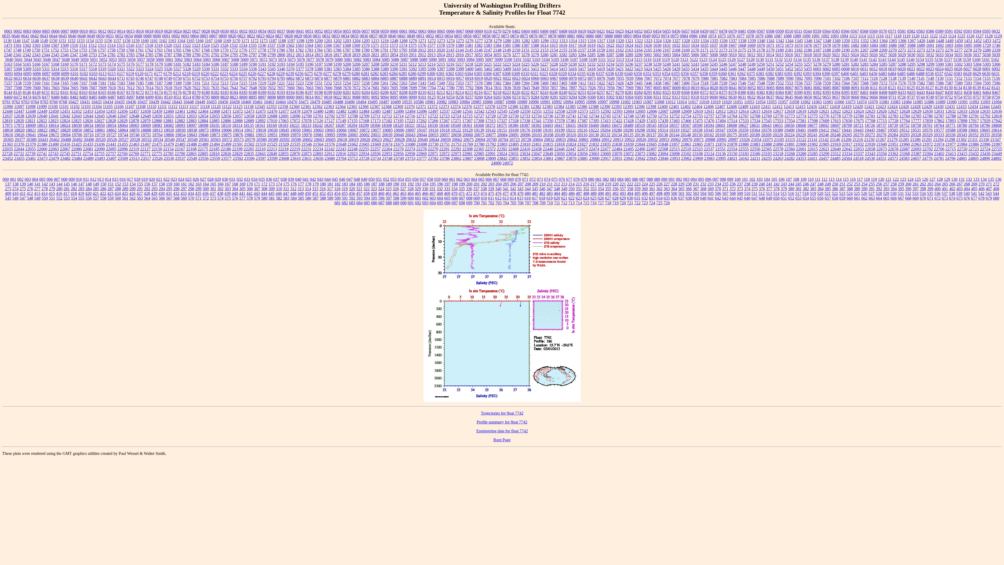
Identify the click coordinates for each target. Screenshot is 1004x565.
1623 (619, 45)
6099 (65, 73)
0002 (18, 31)
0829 (298, 36)
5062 (178, 59)
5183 (196, 64)
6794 (271, 78)
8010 (686, 88)
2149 (507, 50)
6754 (215, 78)
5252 (779, 64)
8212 (441, 92)
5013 (760, 55)
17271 (456, 120)
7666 (328, 88)
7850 (544, 88)
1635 (704, 45)
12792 (985, 116)
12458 (145, 111)
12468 (214, 111)
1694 (958, 45)
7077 (676, 78)
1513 (102, 45)
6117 (121, 73)
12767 (743, 116)
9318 (695, 97)
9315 (685, 97)
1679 (836, 45)
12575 (594, 111)
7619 (177, 88)
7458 (657, 83)
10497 (384, 102)
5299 (930, 64)
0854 (448, 36)
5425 (657, 69)
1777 (252, 50)
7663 (309, 88)
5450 (770, 69)
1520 (168, 45)
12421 (869, 106)
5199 (337, 64)
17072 (295, 120)
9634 (761, 97)
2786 (159, 55)
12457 (134, 111)
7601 (46, 88)
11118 (205, 106)
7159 (27, 83)
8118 (883, 88)
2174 (732, 50)
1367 (912, 40)
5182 (187, 64)
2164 (638, 50)
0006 (55, 31)
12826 (88, 120)
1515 (121, 45)
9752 (949, 97)
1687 (902, 45)
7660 (290, 88)
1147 (26, 40)
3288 (619, 55)
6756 (234, 78)
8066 (780, 88)
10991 (545, 102)
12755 (697, 116)
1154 (90, 40)
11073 (850, 102)
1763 (158, 50)
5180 (168, 64)
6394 (817, 73)
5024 (855, 55)
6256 (299, 73)
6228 (271, 73)
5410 (516, 69)
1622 (610, 45)
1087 (778, 36)
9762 (16, 102)
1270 (413, 40)
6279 (346, 73)
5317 (83, 69)
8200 (337, 92)
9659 (845, 97)
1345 (799, 40)
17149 (341, 120)
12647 (122, 116)
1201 (328, 40)
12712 (387, 116)
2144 (459, 50)
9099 (413, 97)
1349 (836, 40)
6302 (450, 73)
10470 (292, 102)
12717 (421, 116)
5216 (450, 64)
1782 (299, 50)
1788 (356, 50)
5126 (731, 59)
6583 (958, 73)
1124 (952, 36)
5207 (366, 64)
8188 (253, 92)
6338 (610, 73)
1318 (610, 40)
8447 (939, 92)
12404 (697, 106)
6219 (196, 73)
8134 (958, 88)
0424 (629, 31)
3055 (497, 55)
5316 (74, 69)
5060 (160, 59)
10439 (154, 102)
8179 (196, 92)
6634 (27, 78)
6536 (930, 73)
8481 (65, 97)
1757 (102, 50)
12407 (720, 106)
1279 (497, 40)
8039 (723, 88)
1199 (309, 40)
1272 (431, 40)
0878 (552, 36)
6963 (544, 78)
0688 (138, 36)
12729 (502, 116)
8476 (36, 97)
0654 (128, 36)
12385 (570, 106)
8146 (27, 92)
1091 (816, 36)
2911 (413, 55)
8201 (347, 92)
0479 (732, 31)
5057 (141, 59)
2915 (450, 55)
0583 (920, 31)
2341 (17, 55)
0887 (599, 36)
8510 (168, 97)
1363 (874, 40)
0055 (347, 31)
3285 (591, 55)
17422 (617, 120)
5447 (742, 69)
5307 (8, 69)
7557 (808, 83)
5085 (385, 59)
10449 (200, 102)
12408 (731, 106)
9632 (751, 97)
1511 (83, 45)
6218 (186, 73)
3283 (572, 55)
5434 (695, 69)
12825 (76, 120)
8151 (46, 92)
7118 (874, 78)
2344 (46, 55)
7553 (789, 83)
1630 (657, 45)
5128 (750, 59)
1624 (629, 45)
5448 (751, 69)
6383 (779, 73)
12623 (847, 111)
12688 (272, 116)
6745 (130, 78)
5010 (732, 55)
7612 (130, 88)
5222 (497, 64)
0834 (345, 36)
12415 (800, 106)
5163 (8, 64)
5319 (102, 69)
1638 (723, 45)
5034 (949, 55)
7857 (554, 88)
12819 (7, 120)
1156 (108, 40)
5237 (638, 64)
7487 (676, 83)
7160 (36, 83)
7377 (469, 83)
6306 (487, 73)
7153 (967, 78)
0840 (392, 36)
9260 (479, 97)
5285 (883, 64)
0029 (215, 31)
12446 (7, 111)
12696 (295, 116)
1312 (554, 40)
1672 (779, 45)
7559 (827, 83)
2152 (535, 50)
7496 (685, 83)
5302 (958, 64)
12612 (720, 111)
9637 (770, 97)
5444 (714, 69)
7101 (827, 78)
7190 (187, 83)
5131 (769, 59)
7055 (620, 78)
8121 (892, 88)
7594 (977, 83)
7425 (610, 83)
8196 (300, 92)
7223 (299, 83)
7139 (902, 78)
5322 (130, 69)
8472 (18, 97)
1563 (299, 45)
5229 (563, 64)
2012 (422, 50)
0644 (53, 36)
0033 (253, 31)
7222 (290, 83)
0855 (458, 36)
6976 (601, 78)
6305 (478, 73)
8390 (798, 92)
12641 (53, 116)
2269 (883, 50)
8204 (366, 92)
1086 (769, 36)
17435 (651, 120)
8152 (55, 92)
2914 (441, 55)
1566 (328, 45)
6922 (507, 78)
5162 (995, 59)
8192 (271, 92)
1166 (200, 40)
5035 (958, 55)
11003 (637, 102)
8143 (995, 88)
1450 (959, 40)
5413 (544, 69)
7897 (573, 88)
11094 (996, 102)
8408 (883, 92)
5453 (798, 69)
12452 (76, 111)
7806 (479, 88)
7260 (375, 83)
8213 (450, 92)
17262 (421, 120)
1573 (394, 45)
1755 (83, 50)
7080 (704, 78)
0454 (657, 31)
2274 (930, 50)
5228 (554, 64)
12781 (870, 116)
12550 (525, 111)
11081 (884, 102)
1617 (572, 45)
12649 (145, 116)
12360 (294, 106)
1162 (163, 40)
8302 (657, 92)
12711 (375, 116)
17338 (525, 120)
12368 (386, 106)
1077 (740, 36)
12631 (939, 111)
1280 (507, 40)
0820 (232, 36)
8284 (638, 92)
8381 (751, 92)
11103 (86, 106)
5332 (224, 69)
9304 (629, 97)
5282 (855, 64)
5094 (470, 59)
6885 (384, 78)
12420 (858, 106)
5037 (977, 55)
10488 (338, 102)
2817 (337, 55)
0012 (102, 31)
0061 (403, 31)
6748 (159, 78)
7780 (450, 88)
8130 (948, 88)
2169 (685, 50)
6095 (27, 73)
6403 (864, 73)
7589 (958, 83)
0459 (704, 31)
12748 (628, 116)
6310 (525, 73)
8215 (469, 92)
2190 (845, 50)
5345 (271, 69)
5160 (976, 59)
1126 (970, 36)
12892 (260, 120)
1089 (797, 36)
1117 (889, 36)
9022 (337, 97)
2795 (234, 55)
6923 (516, 78)
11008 (659, 102)
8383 (770, 92)
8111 (874, 88)
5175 (121, 64)
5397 (441, 69)
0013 (111, 31)
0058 (375, 31)
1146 (17, 40)
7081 (714, 78)
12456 (122, 111)
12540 (456, 111)
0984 (684, 36)
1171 (245, 40)
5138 (835, 59)
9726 (902, 97)
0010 (83, 31)
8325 (667, 92)
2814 (309, 55)
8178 (187, 92)
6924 (526, 78)
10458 (234, 102)
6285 (403, 73)
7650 (262, 88)
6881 (347, 78)
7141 (920, 78)
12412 (777, 106)
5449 (761, 69)
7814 (488, 88)
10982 (441, 102)
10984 (464, 102)
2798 (262, 55)
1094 (844, 36)
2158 (591, 50)
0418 (572, 31)
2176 (751, 50)
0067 (460, 31)
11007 (648, 102)
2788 (177, 55)
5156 (938, 59)
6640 (74, 78)
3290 (638, 55)
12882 (180, 120)
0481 (742, 31)
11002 (625, 102)
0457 (685, 31)
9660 (855, 97)
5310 (36, 69)
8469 (8, 97)
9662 (864, 97)
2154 (554, 50)
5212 (412, 64)
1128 (989, 36)
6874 (319, 78)
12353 (271, 106)
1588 (535, 45)
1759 (121, 50)
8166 (111, 92)
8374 (714, 92)
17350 (548, 120)
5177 (140, 64)
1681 (845, 45)
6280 (356, 73)
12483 (352, 111)
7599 (27, 88)
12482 (341, 111)
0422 (610, 31)
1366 (902, 40)
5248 (742, 64)
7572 (883, 83)
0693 (185, 36)
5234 (610, 64)
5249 (751, 64)
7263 (403, 83)
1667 (732, 45)
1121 (925, 36)
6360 (722, 73)
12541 (468, 111)
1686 (892, 45)
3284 (582, 55)
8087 (836, 88)
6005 (836, 69)
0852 (430, 36)
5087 (404, 59)
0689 (147, 36)
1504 (46, 45)
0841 (401, 36)
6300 (431, 73)
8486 (102, 97)
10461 (257, 102)
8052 (752, 88)
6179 (167, 73)
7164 (55, 83)
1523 (196, 45)
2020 (441, 50)
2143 (450, 50)
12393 (616, 106)
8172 (140, 92)
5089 (423, 59)
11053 (749, 102)
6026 (958, 69)
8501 (159, 97)
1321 (629, 40)
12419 (846, 106)
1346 (808, 40)
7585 (930, 83)
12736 (548, 116)
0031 (234, 31)
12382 (536, 106)
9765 (44, 102)
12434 (973, 106)
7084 (742, 78)
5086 (395, 59)
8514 (187, 97)
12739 (559, 116)
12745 (605, 116)
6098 (56, 73)
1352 (864, 40)
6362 (741, 73)
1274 (450, 40)
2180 (779, 50)
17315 (490, 120)
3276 (507, 55)
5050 (84, 59)
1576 (422, 45)
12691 (283, 116)
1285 (535, 40)
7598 (18, 88)
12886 (226, 120)
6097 (46, 73)
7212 (215, 83)
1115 (871, 36)
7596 (996, 83)
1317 (601, 40)
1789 (365, 50)
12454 (99, 111)
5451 (779, 69)
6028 (977, 69)
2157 (582, 50)
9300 (591, 97)
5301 (949, 64)
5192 (271, 64)
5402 (488, 69)
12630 (927, 111)
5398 (450, 69)
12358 (283, 106)
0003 (27, 31)
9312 (667, 97)
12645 (99, 116)
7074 (667, 78)
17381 (571, 120)
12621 (824, 111)
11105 (108, 106)
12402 (685, 106)
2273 (921, 50)
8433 (902, 92)
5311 (46, 69)
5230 (572, 64)
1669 (751, 45)
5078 (320, 59)
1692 (939, 45)
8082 (817, 88)
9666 (874, 97)
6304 (469, 73)
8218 (497, 92)
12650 (157, 116)
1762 (149, 50)
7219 (262, 83)
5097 (489, 59)
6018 (883, 69)
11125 (238, 106)
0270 (497, 31)
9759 (996, 97)
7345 (431, 83)
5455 (808, 69)
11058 (794, 102)
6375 (751, 73)
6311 (534, 73)
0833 (336, 36)
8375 (723, 92)
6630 (986, 73)
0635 (6, 36)
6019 (892, 69)
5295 (911, 64)
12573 (583, 111)
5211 (403, 64)
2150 (516, 50)
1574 (403, 45)
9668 (883, 97)
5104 (545, 59)
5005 (685, 55)
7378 (478, 83)
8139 (977, 88)
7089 (780, 78)
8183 (224, 92)
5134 (797, 59)
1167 (209, 40)
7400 (544, 83)
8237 (535, 92)
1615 (554, 45)
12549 (514, 111)
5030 (911, 55)
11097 (19, 106)
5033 (939, 55)
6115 (112, 73)
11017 (693, 102)
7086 (761, 78)
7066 (639, 78)
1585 (507, 45)
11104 (97, 106)
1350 (846, 40)
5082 (357, 59)
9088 (356, 97)
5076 (301, 59)
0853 (439, 36)
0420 (591, 31)
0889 (618, 36)
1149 (44, 40)
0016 (140, 31)
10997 (602, 102)
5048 (65, 59)
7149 (930, 78)
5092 (451, 59)
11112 (173, 106)
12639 (30, 116)
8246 (554, 92)
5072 (263, 59)
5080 (338, 59)
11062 (805, 102)
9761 (6, 102)
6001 (817, 69)
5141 (863, 59)
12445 (996, 106)
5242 (685, 64)
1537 (271, 45)
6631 (995, 73)
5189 (243, 64)
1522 (186, 45)
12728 (490, 116)
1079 (759, 36)
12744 (594, 116)
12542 (479, 111)
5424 (648, 69)
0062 (413, 31)
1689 (921, 45)
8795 (206, 97)
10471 (303, 102)
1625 (638, 45)
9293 (563, 97)
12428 (915, 106)
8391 (808, 92)
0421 (601, 31)
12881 (168, 120)
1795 (403, 50)
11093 (985, 102)
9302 (610, 97)
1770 (224, 50)
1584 (497, 45)
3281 (554, 55)
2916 (459, 55)
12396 (639, 106)
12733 (525, 116)
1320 (620, 40)
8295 (648, 92)
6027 (967, 69)
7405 (563, 83)
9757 (977, 97)
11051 (738, 102)
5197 (319, 64)
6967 (554, 78)
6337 (600, 73)
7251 (318, 83)
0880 (561, 36)
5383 (337, 69)
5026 (873, 55)
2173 (723, 50)
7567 (855, 83)
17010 (272, 120)
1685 (883, 45)
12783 (893, 116)
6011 (864, 69)
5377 (300, 69)
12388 (593, 106)
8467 (996, 92)
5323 (140, 69)
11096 (8, 106)
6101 (74, 73)
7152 (958, 78)
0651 (110, 36)
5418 (591, 69)
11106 (119, 106)
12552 (548, 111)
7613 (140, 88)
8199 (328, 92)
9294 (573, 97)
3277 (516, 55)
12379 (501, 106)
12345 (260, 106)
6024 (939, 69)
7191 (196, 83)
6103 (93, 73)
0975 (674, 36)
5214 (431, 64)
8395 (845, 92)
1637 (714, 45)
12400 (662, 106)
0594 (977, 31)
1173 (264, 40)
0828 (288, 36)
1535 (252, 45)
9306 (648, 97)
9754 (958, 97)
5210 (394, 64)
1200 (319, 40)
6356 (685, 73)
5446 (732, 69)
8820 (224, 97)
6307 (497, 73)
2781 (111, 55)
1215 (375, 40)
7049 (610, 78)
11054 (760, 102)
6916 (450, 78)
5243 (695, 64)
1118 (898, 36)
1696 (977, 45)
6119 (130, 73)
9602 (723, 97)
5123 (703, 59)
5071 (254, 59)
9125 (431, 97)
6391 (788, 73)
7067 (648, 78)
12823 (53, 120)
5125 (722, 59)
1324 (657, 40)
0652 (119, 36)
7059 (629, 78)
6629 (977, 73)
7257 (356, 83)
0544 (807, 31)
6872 (300, 78)
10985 (476, 102)
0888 (608, 36)
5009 (723, 55)
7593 (968, 83)
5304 (977, 64)
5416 (572, 69)
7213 (224, 83)
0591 (949, 31)
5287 (892, 64)
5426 (667, 69)
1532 (234, 45)
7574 (892, 83)
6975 (591, 78)
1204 (356, 40)
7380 (488, 83)
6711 (121, 78)
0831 (317, 36)
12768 (755, 116)
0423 (619, 31)
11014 (682, 102)
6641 (83, 78)
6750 (177, 78)
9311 (657, 97)
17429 (640, 120)
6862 (290, 78)
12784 (904, 116)
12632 (950, 111)
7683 (384, 88)
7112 (864, 78)
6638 (55, 78)
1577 (431, 45)
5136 (816, 59)
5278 (817, 64)
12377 (478, 106)
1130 (7, 40)
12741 (571, 116)
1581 (469, 45)
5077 (310, 59)
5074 (282, 59)
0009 (74, 31)
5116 (647, 59)
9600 (714, 97)
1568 (347, 45)
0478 (723, 31)
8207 (394, 92)
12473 (249, 111)
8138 (967, 88)
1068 (703, 36)
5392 (413, 69)
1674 (798, 45)
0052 (319, 31)
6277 (327, 73)
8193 (281, 92)
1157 (117, 40)
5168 (55, 64)
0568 (864, 31)
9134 (441, 97)
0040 (290, 31)
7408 (572, 83)
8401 (864, 92)
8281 (629, 92)
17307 (467, 120)
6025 (949, 69)
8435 (911, 92)
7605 (74, 88)
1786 (337, 50)
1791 (384, 50)
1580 (459, 45)
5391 (403, 69)
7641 (224, 88)
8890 (243, 97)
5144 (891, 59)
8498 (140, 97)
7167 (83, 83)
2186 (808, 50)
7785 (460, 88)
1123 (943, 36)
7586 (939, 83)
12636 (996, 111)
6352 (647, 73)
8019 (695, 88)
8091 (855, 88)
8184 (234, 92)
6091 (986, 69)
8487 (112, 97)
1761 (139, 50)
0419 (582, 31)
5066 (216, 59)
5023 (845, 55)
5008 (714, 55)
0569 (873, 31)
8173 (149, 92)
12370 (409, 106)
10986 (487, 102)
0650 (100, 36)
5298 (921, 64)
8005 (657, 88)
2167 (667, 50)
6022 (920, 69)
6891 (422, 78)
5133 (788, 59)
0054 (337, 31)
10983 (453, 102)
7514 (695, 83)
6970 (573, 78)
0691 (166, 36)
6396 (826, 73)
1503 (36, 45)
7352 (450, 83)
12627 (893, 111)
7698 (403, 88)
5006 (695, 55)
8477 (46, 97)
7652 (271, 88)
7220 (271, 83)
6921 (497, 78)
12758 (720, 116)
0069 (479, 31)
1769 (215, 50)
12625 (870, 111)
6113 (103, 73)
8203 (356, 92)
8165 (102, 92)
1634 (695, 45)
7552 (779, 83)
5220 (478, 64)
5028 (892, 55)
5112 (611, 59)
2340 (8, 55)
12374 (455, 106)
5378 (309, 69)
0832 (326, 36)
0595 (986, 31)
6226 (252, 73)
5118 (657, 59)
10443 (177, 102)
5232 (591, 64)
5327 (177, 69)
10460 (246, 102)
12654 (203, 116)
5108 (583, 59)
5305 (987, 64)
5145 (901, 59)
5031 (920, 55)
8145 (17, 92)
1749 (26, 50)
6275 (309, 73)
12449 (42, 111)
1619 (591, 45)
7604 (65, 88)
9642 (779, 97)
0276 (507, 31)
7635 (215, 88)
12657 (237, 116)
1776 (243, 50)
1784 (318, 50)
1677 (817, 45)
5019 (817, 55)
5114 (629, 59)
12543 (491, 111)
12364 (340, 106)
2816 (328, 55)
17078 (306, 120)
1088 (787, 36)
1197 (291, 40)
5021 (836, 55)
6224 (233, 73)
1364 (883, 40)
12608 (675, 111)
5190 (253, 64)
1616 (563, 45)
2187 (817, 50)
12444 (984, 106)
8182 (215, 92)
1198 (300, 40)
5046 (47, 59)
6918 (469, 78)
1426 (921, 40)
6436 (873, 73)
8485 (93, 97)
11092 (974, 102)
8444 (930, 92)
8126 (920, 88)
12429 (927, 106)
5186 (215, 64)
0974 (665, 36)
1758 (111, 50)
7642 (234, 88)
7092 (799, 78)
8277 (610, 92)
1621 (601, 45)
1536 (262, 45)
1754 (74, 50)
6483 (882, 73)
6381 (760, 73)
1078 (750, 36)
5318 (93, 69)
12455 (111, 111)
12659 (260, 116)
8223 (507, 92)
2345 (55, 55)
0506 (751, 31)
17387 (582, 120)
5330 (206, 69)
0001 (8, 31)
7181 (102, 83)
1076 (731, 36)
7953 (601, 88)
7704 (431, 88)
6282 (374, 73)
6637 (46, 78)
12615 (755, 111)
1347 (817, 40)
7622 (196, 88)
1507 (55, 45)
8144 (8, 92)
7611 (121, 88)
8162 (74, 92)
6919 (479, 78)
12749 (640, 116)
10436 (131, 102)
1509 (64, 45)
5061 (169, 59)
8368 (685, 92)
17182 (387, 120)
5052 (103, 59)
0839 (383, 36)
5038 (986, 55)
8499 (149, 97)
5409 (507, 69)
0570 (883, 31)
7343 (422, 83)
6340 (628, 73)
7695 (394, 88)
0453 (648, 31)
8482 (74, 97)
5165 (27, 64)
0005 (46, 31)
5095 (480, 59)
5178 (149, 64)
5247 (732, 64)
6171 (149, 73)
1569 (356, 45)
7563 (836, 83)
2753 (93, 55)
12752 (674, 116)
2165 (648, 50)
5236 (629, 64)
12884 (203, 120)
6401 (854, 73)
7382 (497, 83)
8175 (168, 92)
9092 (375, 97)
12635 (985, 111)
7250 (309, 83)
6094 (18, 73)
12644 (88, 116)
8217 (488, 92)
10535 (407, 102)
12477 (283, 111)
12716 (410, 116)
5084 (376, 59)
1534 (243, 45)
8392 (817, 92)
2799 (271, 55)
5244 (704, 64)
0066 (450, 31)
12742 (582, 116)
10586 (418, 102)
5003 (667, 55)
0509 (779, 31)
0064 (431, 31)
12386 (582, 106)
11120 (216, 106)
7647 (243, 88)
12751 (663, 116)
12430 (938, 106)
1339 (752, 40)
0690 (157, 36)
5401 (479, 69)
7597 (8, 88)
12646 (111, 116)
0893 (627, 36)
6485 (901, 73)
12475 (260, 111)
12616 (766, 111)
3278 (525, 55)
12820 (19, 120)
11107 (130, 106)
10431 (85, 102)
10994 (568, 102)
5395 (422, 69)
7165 (64, 83)
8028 (714, 88)
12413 (789, 106)
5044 (28, 59)
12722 (433, 116)
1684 (874, 45)
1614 (544, 45)
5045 (37, 59)
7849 (535, 88)
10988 (510, 102)
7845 (526, 88)
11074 (862, 102)
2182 (798, 50)
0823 (260, 36)
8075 (799, 88)
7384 (507, 83)
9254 (450, 97)
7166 (74, 83)
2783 (130, 55)
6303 (459, 73)
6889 (413, 78)
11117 (194, 106)
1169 (227, 40)
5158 (957, 59)
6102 (84, 73)
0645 (63, 36)
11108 (141, 106)
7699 (413, 88)
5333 (234, 69)
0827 (279, 36)
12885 (214, 120)
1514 (111, 45)
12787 (939, 116)
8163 (83, 92)
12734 (536, 116)
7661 (300, 88)
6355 (675, 73)
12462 (191, 111)
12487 (387, 111)
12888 (237, 120)
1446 (930, 40)
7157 (8, 83)
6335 (581, 73)
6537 (939, 73)
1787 (347, 50)
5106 (564, 59)
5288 (902, 64)
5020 (826, 55)
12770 (778, 116)
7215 (243, 83)
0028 (206, 31)
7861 (563, 88)
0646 (72, 36)
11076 (873, 102)
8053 (761, 88)
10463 (269, 102)
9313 (676, 97)
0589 (939, 31)
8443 (921, 92)
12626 (881, 111)
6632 (8, 78)
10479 (315, 102)
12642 (65, 116)
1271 (422, 40)
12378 (490, 106)
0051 (309, 31)
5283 (864, 64)
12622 (835, 111)
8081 (808, 88)
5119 (666, 59)
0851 (420, 36)
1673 (789, 45)
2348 (83, 55)
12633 (962, 111)
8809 (215, 97)
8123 (901, 88)
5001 (648, 55)
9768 (63, 102)
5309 (27, 69)
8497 (131, 97)
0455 (667, 31)
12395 (628, 106)
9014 (309, 97)
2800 (281, 55)
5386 (366, 69)
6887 (394, 78)
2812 (290, 55)
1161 (154, 40)
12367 (375, 106)
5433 (685, 69)
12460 (168, 111)
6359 (713, 73)
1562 (290, 45)
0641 (25, 36)
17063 (283, 120)
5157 (948, 59)
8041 (733, 88)
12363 (329, 106)
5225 (525, 64)
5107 (574, 59)
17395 (594, 120)
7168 (93, 83)
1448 (940, 40)
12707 (341, 116)
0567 (855, 31)
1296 (544, 40)
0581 (902, 31)
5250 (761, 64)
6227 (262, 73)
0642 (34, 36)
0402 (516, 31)
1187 (273, 40)
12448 (30, 111)
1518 (149, 45)
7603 (55, 88)
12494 (410, 111)
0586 (930, 31)
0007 (65, 31)
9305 (639, 97)
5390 (394, 69)
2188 (827, 50)
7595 (987, 83)
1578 (441, 45)
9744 (920, 97)
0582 (911, 31)
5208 (375, 64)
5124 (713, 59)
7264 (412, 83)
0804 (194, 36)
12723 (444, 116)
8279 (619, 92)
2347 (74, 55)
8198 (319, 92)
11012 (670, 102)
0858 (486, 36)
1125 (961, 36)
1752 (55, 50)
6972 (582, 78)
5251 (770, 64)
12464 (203, 111)
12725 (467, 116)
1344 (789, 40)
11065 (828, 102)
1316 (591, 40)
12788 (950, 116)
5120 (675, 59)
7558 (817, 83)
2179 (770, 50)
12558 (560, 111)
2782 (121, 55)
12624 (858, 111)
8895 (253, 97)
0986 (693, 36)
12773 (789, 116)
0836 (364, 36)
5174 (111, 64)
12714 (398, 116)
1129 (998, 36)
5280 (836, 64)
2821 (375, 55)
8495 (121, 97)
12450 (53, 111)
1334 (704, 40)
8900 (290, 97)
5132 (778, 59)
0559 (817, 31)
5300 (939, 64)
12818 (996, 116)
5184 (206, 64)
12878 (134, 120)
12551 (537, 111)
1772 (234, 50)
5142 (873, 59)
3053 (478, 55)
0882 (580, 36)
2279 (977, 50)
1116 (880, 36)
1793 (394, 50)
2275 (939, 50)
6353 (657, 73)
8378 (732, 92)
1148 (35, 40)
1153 (81, 40)
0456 (676, 31)
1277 (479, 40)
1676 (808, 45)
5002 (657, 55)
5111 (602, 59)
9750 (939, 97)
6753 (206, 78)
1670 (761, 45)
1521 (177, 45)
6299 (422, 73)
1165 (190, 40)
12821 (30, 120)
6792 (253, 78)
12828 (111, 120)
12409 (743, 106)
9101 (422, 97)
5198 (328, 64)
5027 (883, 55)
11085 (918, 102)
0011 (93, 31)
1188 (282, 40)
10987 (499, 102)
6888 (403, 78)
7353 (459, 83)
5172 (93, 64)
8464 (987, 92)
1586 (516, 45)
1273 (441, 40)
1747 (8, 50)
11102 (75, 106)
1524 (205, 45)
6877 (328, 78)
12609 (686, 111)
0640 (16, 36)
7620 (187, 88)
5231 (582, 64)
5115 (638, 59)
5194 (290, 64)
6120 (139, 73)
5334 (243, 69)
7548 (761, 83)
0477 (714, 31)
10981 (430, 102)
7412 (582, 83)
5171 (83, 64)
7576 (902, 83)
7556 (798, 83)
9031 (347, 97)
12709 (364, 116)
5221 (488, 64)
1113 (853, 36)
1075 (721, 36)
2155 (563, 50)
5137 (826, 59)
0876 (533, 36)
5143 (882, 59)
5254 (789, 64)
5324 (149, 69)
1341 (770, 40)
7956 (610, 88)
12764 (732, 116)
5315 (64, 69)
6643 (102, 78)
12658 (249, 116)
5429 (676, 69)
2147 (488, 50)
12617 (778, 111)
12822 (42, 120)
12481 (329, 111)
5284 (874, 64)
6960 (535, 78)
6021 (911, 69)
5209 (384, 64)
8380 (742, 92)
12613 (732, 111)
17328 (513, 120)
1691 (930, 45)
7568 (864, 83)
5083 (367, 59)
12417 (823, 106)
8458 (968, 92)
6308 (506, 73)
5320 (111, 69)
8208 (403, 92)
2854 (394, 55)
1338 (742, 40)
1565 (318, 45)
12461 (180, 111)
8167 (121, 92)
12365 (352, 106)
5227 (544, 64)
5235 (619, 64)
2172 (714, 50)
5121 (684, 59)
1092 (825, 36)
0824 (270, 36)
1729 (987, 45)
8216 (478, 92)
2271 (902, 50)
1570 (365, 45)
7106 (846, 78)
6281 (365, 73)
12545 (502, 111)
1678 (827, 45)
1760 (130, 50)
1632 (676, 45)
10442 (165, 102)
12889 (249, 120)
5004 (676, 55)
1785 (328, 50)
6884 (375, 78)
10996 (591, 102)
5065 (207, 59)
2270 (892, 50)
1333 (695, 40)
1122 (934, 36)
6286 (412, 73)
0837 (373, 36)
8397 (855, 92)
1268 (403, 40)
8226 (516, 92)
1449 (949, 40)
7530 (714, 83)
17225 (410, 120)
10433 (96, 102)
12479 (306, 111)
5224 (516, 64)
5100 (508, 59)
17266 (433, 120)
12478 (295, 111)
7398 (535, 83)
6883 (366, 78)
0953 (656, 36)
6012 (873, 69)
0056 (356, 31)
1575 (412, 45)
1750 (36, 50)
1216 (384, 40)
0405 (535, 31)
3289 (629, 55)
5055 (122, 59)
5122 (694, 59)
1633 (685, 45)
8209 (413, 92)
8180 (206, 92)
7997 (648, 88)
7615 (159, 88)
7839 (516, 88)
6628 (967, 73)
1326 (667, 40)
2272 (911, 50)
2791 (206, 55)
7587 (949, 83)
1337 (733, 40)
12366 (363, 106)
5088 (414, 59)
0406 (544, 31)
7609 (102, 88)
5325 (159, 69)
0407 (554, 31)
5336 (253, 69)
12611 (709, 111)
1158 (126, 40)
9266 (507, 97)
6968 (563, 78)
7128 (883, 78)
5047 (56, 59)
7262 (394, 83)
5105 (555, 59)
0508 (770, 31)
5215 (441, 64)
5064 (197, 59)
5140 (854, 59)
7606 (83, 88)
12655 (214, 116)
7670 (347, 88)
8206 (384, 92)
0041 (300, 31)
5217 (459, 64)
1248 (394, 40)
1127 (980, 36)
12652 (180, 116)
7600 (36, 88)
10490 (349, 102)
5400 (469, 69)
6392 (798, 73)
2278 (968, 50)
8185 (243, 92)
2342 (27, 55)
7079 (695, 78)
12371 (421, 106)
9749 (930, 97)
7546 (742, 83)
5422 (629, 69)
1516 (130, 45)
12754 (686, 116)
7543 (732, 83)
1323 (648, 40)
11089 (940, 102)
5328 (187, 69)
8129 (939, 88)
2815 (319, 55)
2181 (789, 50)
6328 (553, 73)
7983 (639, 88)
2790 (196, 55)
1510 (74, 45)
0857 (477, 36)
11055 (772, 102)
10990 (533, 102)
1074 (712, 36)
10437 (142, 102)
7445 (638, 83)
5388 (375, 69)
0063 (422, 31)
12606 (652, 111)
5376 (290, 69)
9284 (535, 97)
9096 (403, 97)
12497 (433, 111)
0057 (366, 31)
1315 (582, 40)
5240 (667, 64)
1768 (205, 50)
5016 (789, 55)
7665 (319, 88)
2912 (422, 55)
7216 (252, 83)
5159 (967, 59)
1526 (224, 45)
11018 (704, 102)
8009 (676, 88)
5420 (610, 69)
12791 (973, 116)
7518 (704, 83)
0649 (91, 36)
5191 (262, 64)
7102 (836, 78)
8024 (704, 88)
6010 (855, 69)
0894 (637, 36)
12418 (835, 106)
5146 (910, 59)
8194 (290, 92)
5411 (526, 69)
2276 (949, 50)
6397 (835, 73)
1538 (281, 45)
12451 (65, 111)
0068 (469, 31)
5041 (18, 59)
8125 (911, 88)
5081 (348, 59)
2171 (704, 50)
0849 (411, 36)
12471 (226, 111)
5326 (168, 69)
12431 (950, 106)
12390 (605, 106)
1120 (915, 36)
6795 (281, 78)
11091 (963, 102)
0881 (571, 36)
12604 (629, 111)
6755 (224, 78)
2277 (958, 50)
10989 (522, 102)
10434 (108, 102)
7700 (422, 88)
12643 (76, 116)
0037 (281, 31)
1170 (236, 40)
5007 (704, 55)
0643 (44, 36)
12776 (824, 116)
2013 (431, 50)
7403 (554, 83)
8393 (827, 92)
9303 (620, 97)
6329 (562, 73)
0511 (798, 31)
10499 (395, 102)
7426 (619, 83)
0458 (695, 31)
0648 (81, 36)
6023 (930, 69)
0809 (223, 36)
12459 (157, 111)
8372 (704, 92)
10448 (188, 102)
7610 (112, 88)
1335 (714, 40)
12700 (306, 116)
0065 (441, 31)
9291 (554, 97)
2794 (224, 55)
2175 (742, 50)
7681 (375, 88)
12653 (191, 116)
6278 (337, 73)
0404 (525, 31)
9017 (319, 97)
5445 (723, 69)
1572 (384, 45)
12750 (651, 116)
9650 (808, 97)
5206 (356, 64)
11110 (151, 106)
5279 (827, 64)
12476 (272, 111)
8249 (563, 92)
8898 (271, 97)
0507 (761, 31)
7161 (46, 83)
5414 (554, 69)
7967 (620, 88)
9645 (789, 97)
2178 (761, 50)
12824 (65, 120)
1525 (215, 45)
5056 (131, 59)
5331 (215, 69)
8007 (667, 88)
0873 (505, 36)
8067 (789, 88)
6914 (431, 78)
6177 (158, 73)
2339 (996, 50)
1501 (17, 45)
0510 (789, 31)
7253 (337, 83)
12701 (318, 116)
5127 (741, 59)
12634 (973, 111)
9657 (836, 97)
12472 (237, 111)
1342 (780, 40)
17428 (628, 120)
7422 (601, 83)
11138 (249, 106)
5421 (619, 69)
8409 (892, 92)
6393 (807, 73)
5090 (433, 59)
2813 (300, 55)
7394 (525, 83)
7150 (939, 78)
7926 (591, 88)
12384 (559, 106)
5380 (319, 69)
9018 (328, 97)
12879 (145, 120)
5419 (601, 69)
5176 (130, 64)
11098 (30, 106)
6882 (356, 78)
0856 (467, 36)
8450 (949, 92)
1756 (92, 50)
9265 (497, 97)
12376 (467, 106)
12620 (812, 111)
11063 (817, 102)
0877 (543, 36)
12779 (847, 116)
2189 (836, 50)
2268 (874, 50)
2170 (695, 50)
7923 (582, 88)
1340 (761, 40)
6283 (384, 73)
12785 (916, 116)
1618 (582, 45)
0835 (354, 36)
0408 (563, 31)
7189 (177, 83)
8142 (986, 88)
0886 (590, 36)
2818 (347, 55)
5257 (808, 64)
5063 (188, 59)
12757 (709, 116)
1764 (168, 50)
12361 (306, 106)
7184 (130, 83)
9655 (827, 97)
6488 (920, 73)
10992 (556, 102)
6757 (243, 78)
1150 (53, 40)
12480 (318, 111)
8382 (761, 92)
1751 (45, 50)
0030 (224, 31)
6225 (243, 73)
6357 (694, 73)
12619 (801, 111)
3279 (535, 55)
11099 (42, 106)
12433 (961, 106)
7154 (977, 78)
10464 (280, 102)
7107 (855, 78)
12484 (364, 111)
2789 (187, 55)
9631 (742, 97)
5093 (461, 59)
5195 (300, 64)
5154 (920, 59)
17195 (398, 120)
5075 (291, 59)
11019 (715, 102)
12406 (708, 106)
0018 (149, 31)
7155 (986, 78)
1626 (648, 45)
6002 (827, 69)
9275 (526, 97)
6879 (337, 78)
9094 (384, 97)
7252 (328, 83)
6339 (619, 73)
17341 (536, 120)
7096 (817, 78)
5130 (760, 59)
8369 (695, 92)
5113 (620, 59)
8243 (544, 92)
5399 (460, 69)
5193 (281, 64)
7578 (911, 83)
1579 (450, 45)
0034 (262, 31)
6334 (572, 73)
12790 (962, 116)
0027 (196, 31)
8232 (525, 92)
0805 (204, 36)
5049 (75, 59)
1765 (177, 50)
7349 (441, 83)
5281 (845, 64)
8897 (262, 97)
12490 (398, 111)
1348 (827, 40)
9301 (601, 97)
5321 (121, 69)
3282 (563, 55)
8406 (874, 92)
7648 (253, 88)
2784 (140, 55)
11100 (53, 106)
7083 (733, 78)
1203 (347, 40)
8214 (459, 92)
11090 (951, 102)
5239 (657, 64)
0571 (892, 31)
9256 (460, 97)
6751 (187, 78)
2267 (864, 50)
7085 (752, 78)
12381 (524, 106)
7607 (93, 88)
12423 (881, 106)
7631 (206, 88)
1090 (806, 36)
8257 (601, 92)
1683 (864, 45)
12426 (904, 106)
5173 (102, 64)
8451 (958, 92)
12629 (916, 111)
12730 (513, 116)
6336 (591, 73)
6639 (65, 78)
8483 (83, 97)
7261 (384, 83)
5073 (273, 59)
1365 (893, 40)
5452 (789, 69)
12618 (789, 111)
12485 (375, 111)
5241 (676, 64)
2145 (469, 50)
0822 (251, 36)
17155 (352, 120)
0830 (307, 36)
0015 (130, 31)
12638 (19, 116)
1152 (71, 40)
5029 (902, 55)
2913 (431, 55)
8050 (742, 88)
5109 (593, 59)
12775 (812, 116)
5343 (262, 69)
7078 (686, 78)
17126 (318, 120)
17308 (479, 120)
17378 (559, 120)
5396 (431, 69)
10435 (119, 102)
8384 (779, 92)
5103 (536, 59)
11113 (183, 106)
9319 (704, 97)
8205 (375, 92)
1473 (8, 45)
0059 (384, 31)
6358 (704, 73)
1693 (949, 45)
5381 (328, 69)
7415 (591, 83)
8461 (977, 92)
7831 (497, 88)
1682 (855, 45)
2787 (168, 55)
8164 (93, 92)
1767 (196, 50)
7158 (17, 83)
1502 (27, 45)
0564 (826, 31)
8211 (431, 92)
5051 (94, 59)
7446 (648, 83)
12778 (835, 116)
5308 (18, 69)
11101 (64, 106)
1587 (525, 45)
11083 (895, 102)
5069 (244, 59)
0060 (394, 31)
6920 (488, 78)
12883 (191, 120)
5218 (469, 64)
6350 (638, 73)
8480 (55, 97)
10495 (372, 102)
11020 (727, 102)
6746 (140, 78)
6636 (36, 78)
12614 (743, 111)
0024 (177, 31)
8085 (827, 88)
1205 (366, 40)
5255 (798, 64)
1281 (516, 40)
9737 (911, 97)
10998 (614, 102)
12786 (927, 116)
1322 (639, 40)
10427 (73, 102)
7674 (366, 88)
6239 (290, 73)
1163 (172, 40)
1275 (460, 40)
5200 (347, 64)
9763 (25, 102)
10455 (211, 102)
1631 (667, 45)
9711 (892, 97)
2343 (36, 55)
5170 (74, 64)
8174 (159, 92)
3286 (601, 55)
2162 (619, 50)
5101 (517, 59)
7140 (911, 78)
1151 (62, 40)
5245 (714, 64)
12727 (479, 116)
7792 (469, 88)
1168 (218, 40)
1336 (723, 40)
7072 (657, 78)
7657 (281, 88)
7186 (149, 83)
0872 (496, 36)
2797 (253, 55)
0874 (514, 36)
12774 (801, 116)
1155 (99, 40)
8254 (591, 92)
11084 (907, 102)
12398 (651, 106)
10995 (579, 102)
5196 (309, 64)
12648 (134, 116)
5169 (64, 64)
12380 (513, 106)
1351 (855, 40)
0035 (271, 31)
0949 (646, 36)
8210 (422, 92)
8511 (178, 97)
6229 (280, 73)
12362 (317, 106)
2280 (987, 50)
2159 (601, 50)
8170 (130, 92)
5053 (113, 59)
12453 (88, 111)
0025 (187, 31)
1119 (906, 36)
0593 (967, 31)
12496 (422, 111)
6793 (262, 78)
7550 (770, 83)
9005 (300, 97)
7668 (337, 88)
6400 (845, 73)
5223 (507, 64)
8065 (770, 88)
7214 (234, 83)
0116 (488, 31)
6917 (460, 78)
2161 (610, 50)
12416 (812, 106)
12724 (456, 116)
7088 (770, 78)
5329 (196, 69)
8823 (234, 97)
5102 (527, 59)
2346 (64, 55)
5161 (986, 59)
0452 (638, 31)
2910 (403, 55)
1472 (996, 40)
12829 (122, 120)
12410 (754, 106)
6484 (892, 73)
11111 (162, 106)
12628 (904, 111)
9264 (488, 97)
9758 (986, 97)
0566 (845, 31)
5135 (807, 59)
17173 (375, 120)
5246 (723, 64)
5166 (36, 64)
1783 (309, 50)
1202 (337, 40)
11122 (227, 106)
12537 (445, 111)
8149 (36, 92)
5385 (356, 69)
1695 (968, 45)
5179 (159, 64)
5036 (967, 55)
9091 (366, 97)
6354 (666, 73)
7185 (140, 83)
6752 (196, 78)
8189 (262, 92)
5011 (742, 55)
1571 (375, 45)
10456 (223, 102)
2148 (497, 50)
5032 (930, 55)
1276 (469, 40)
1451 (968, 40)
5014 (770, 55)
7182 (111, 83)
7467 (667, 83)
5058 (150, 59)
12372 (432, 106)
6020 (902, 69)
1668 (742, 45)
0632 (996, 31)
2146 (478, 50)
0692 (176, 36)
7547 (751, 83)
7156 (996, 78)
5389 (384, 69)
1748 (17, 50)
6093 (8, 73)
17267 (444, 120)
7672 (356, 88)
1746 (996, 45)
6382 (770, 73)
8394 (836, 92)
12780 (858, 116)
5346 (281, 69)
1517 (139, 45)
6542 (948, 73)
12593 (617, 111)
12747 (617, 116)
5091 (442, 59)
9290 (544, 97)
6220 (205, 73)
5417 (582, 69)
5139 (844, 59)
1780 (281, 50)
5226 (535, 64)
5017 (798, 55)
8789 (196, 97)
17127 (329, 120)
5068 (235, 59)
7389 (516, 83)
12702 (329, 116)
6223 (224, 73)
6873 (309, 78)
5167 (46, 64)
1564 (309, 45)
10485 (326, 102)
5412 (535, 69)
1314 (573, 40)
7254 (347, 83)
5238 (648, 64)
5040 (9, 59)
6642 (93, 78)
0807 (213, 36)
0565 (836, 31)
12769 (766, 116)
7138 (892, 78)
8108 (864, 88)
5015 (779, 55)
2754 (102, 55)
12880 (157, 120)
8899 (281, 97)
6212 (177, 73)
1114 (862, 36)
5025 (864, 55)
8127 (930, 88)
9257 (469, 97)
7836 (507, 88)
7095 (808, 78)
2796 (243, 55)
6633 (18, 78)
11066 (839, 102)
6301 (440, 73)
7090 (789, 78)
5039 (996, 55)
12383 (547, 106)
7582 (921, 83)
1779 (271, 50)
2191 (855, 50)
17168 (364, 120)
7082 (723, 78)
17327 (502, 120)
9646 (798, 97)
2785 (149, 55)
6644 (112, 78)
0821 (241, 36)
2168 (676, 50)
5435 (704, 69)
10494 (361, 102)
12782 (881, 116)
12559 (571, 111)
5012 (751, 55)
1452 (977, 40)
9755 (967, 97)
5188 (234, 64)
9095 (394, 97)
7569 (874, 83)
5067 (225, 59)
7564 (845, 83)
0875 (524, 36)
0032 (243, 31)
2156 (572, 50)
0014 (121, 31)
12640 (42, 116)
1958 (412, 50)
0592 (958, 31)
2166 (657, 50)
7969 (629, 88)
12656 (226, 116)
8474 (27, 97)
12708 (352, 116)
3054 (488, 55)
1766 (186, 50)
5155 (929, 59)
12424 (892, 106)
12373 (444, 106)
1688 (911, 45)
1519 (158, 45)
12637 (7, 116)
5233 (601, 64)
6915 (441, 78)
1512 (92, 45)
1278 (488, 40)
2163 (629, 50)
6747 (149, 78)
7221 (281, 83)
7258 (365, 83)
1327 (676, 40)
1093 (834, 36)
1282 (526, 40)
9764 (35, 102)
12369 (398, 106)
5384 (347, 69)
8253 (582, 92)
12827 (99, 120)
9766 (53, 102)
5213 (422, 64)
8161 (64, 92)
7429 (629, 83)
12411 (766, 106)
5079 (329, 59)
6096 (37, 73)
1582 (478, 45)
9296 (582, 97)
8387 (789, 92)
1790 (375, 50)
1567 (337, 45)
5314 (55, 69)
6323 (544, 73)
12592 (606, 111)
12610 (698, 111)
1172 (254, 40)
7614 (149, 88)
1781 (290, 50)
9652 (817, 97)
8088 (846, 88)
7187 (159, 83)
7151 (949, 78)
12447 (19, 111)
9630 (732, 97)
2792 (215, 55)
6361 (732, 73)
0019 (159, 31)
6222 (214, 73)
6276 (318, 73)
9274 (516, 97)
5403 (497, 69)
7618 (168, 88)
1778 (262, 50)
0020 (168, 31)
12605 (640, 111)
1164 (181, 40)
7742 (441, 88)
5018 (807, 55)
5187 (224, 64)
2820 (366, 55)
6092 (996, 69)
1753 (64, 50)
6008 (845, 69)
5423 (638, 69)
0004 (36, 31)
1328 (686, 40)
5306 (996, 64)
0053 (328, 31)
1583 (488, 45)
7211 (206, 83)
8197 (309, 92)
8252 (572, 92)
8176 (177, 92)
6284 (393, 73)
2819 (356, 55)
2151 (525, 50)
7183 (121, 83)
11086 (929, 102)
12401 (674, 106)
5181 (177, 64)
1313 (563, 40)
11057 (783, 102)
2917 (469, 55)
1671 (770, 45)
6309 (516, 73)
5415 (563, 69)
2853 (384, 55)
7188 (168, 83)
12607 (663, 111)
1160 (145, 40)
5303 (968, 64)
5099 (498, 59)
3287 (610, 55)
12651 (168, 116)
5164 (17, 64)
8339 (676, 92)
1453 (987, 40)
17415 (605, 120)
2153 (544, 50)
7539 (723, 83)
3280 (544, 55)
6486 (911, 73)
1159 (136, 40)
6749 (168, 78)
